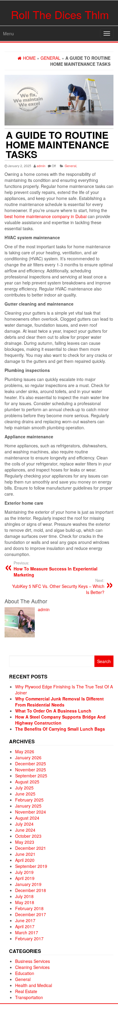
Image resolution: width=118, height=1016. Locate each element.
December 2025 (30, 763)
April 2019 (24, 878)
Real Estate (26, 991)
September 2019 (31, 866)
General (70, 166)
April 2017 (24, 926)
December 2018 (30, 890)
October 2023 (28, 836)
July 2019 (24, 872)
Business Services (32, 961)
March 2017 (26, 932)
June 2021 (25, 854)
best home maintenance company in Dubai (46, 216)
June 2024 (25, 830)
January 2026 (28, 757)
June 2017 (25, 920)
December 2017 (30, 914)
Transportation (29, 997)
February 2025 (29, 800)
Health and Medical (33, 985)
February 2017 (29, 938)
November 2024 (30, 812)
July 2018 (24, 896)
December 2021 (30, 848)
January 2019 (28, 884)
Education (24, 973)
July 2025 (24, 788)
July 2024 (24, 824)
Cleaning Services (32, 967)
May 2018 (24, 902)
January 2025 (28, 806)
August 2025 (27, 782)
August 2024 (27, 818)
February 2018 (29, 908)
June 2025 (25, 794)
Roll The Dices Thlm (60, 14)
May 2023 (24, 842)
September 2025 (31, 776)
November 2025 (30, 770)
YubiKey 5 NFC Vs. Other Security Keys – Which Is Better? (58, 586)
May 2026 (24, 751)
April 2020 (24, 860)
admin (41, 166)
